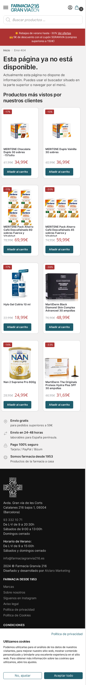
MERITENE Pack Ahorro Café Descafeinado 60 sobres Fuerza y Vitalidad (18, 231)
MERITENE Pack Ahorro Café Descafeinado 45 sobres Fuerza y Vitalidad (60, 231)
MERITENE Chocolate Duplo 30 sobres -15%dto (17, 152)
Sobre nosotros (14, 592)
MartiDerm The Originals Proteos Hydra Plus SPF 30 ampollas (61, 385)
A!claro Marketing (57, 570)
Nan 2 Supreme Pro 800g (20, 382)
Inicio (6, 50)
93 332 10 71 (12, 520)
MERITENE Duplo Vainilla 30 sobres (61, 151)
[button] (78, 8)
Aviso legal (11, 604)
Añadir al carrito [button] (17, 171)
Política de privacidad (19, 609)
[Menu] (10, 7)
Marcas (8, 586)
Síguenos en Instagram (19, 598)
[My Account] (70, 8)
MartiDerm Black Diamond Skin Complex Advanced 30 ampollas (60, 307)
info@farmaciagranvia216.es (23, 558)
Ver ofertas (64, 33)
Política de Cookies (17, 615)
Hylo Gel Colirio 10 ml (17, 304)
